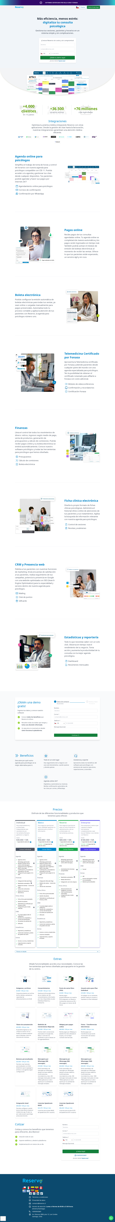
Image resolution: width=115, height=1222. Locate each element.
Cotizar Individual (25, 849)
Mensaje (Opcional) (59, 727)
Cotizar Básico (46, 849)
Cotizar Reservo (68, 849)
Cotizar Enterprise (90, 849)
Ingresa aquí (62, 61)
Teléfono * (57, 720)
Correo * (56, 714)
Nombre (56, 708)
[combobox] (45, 53)
